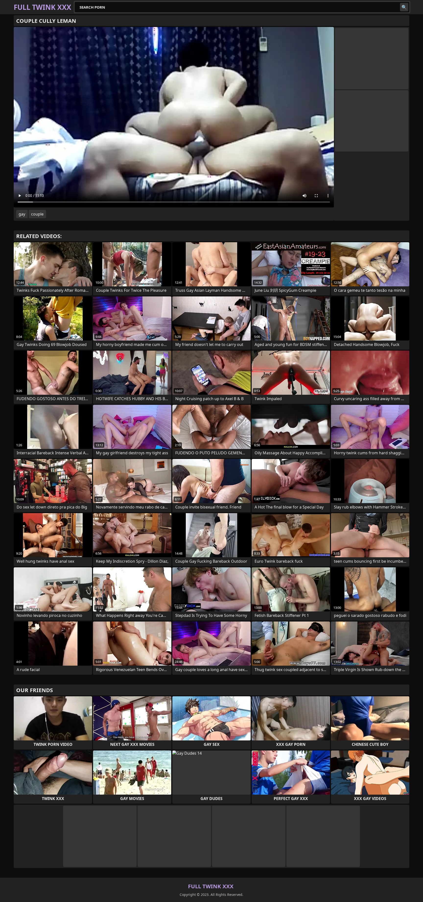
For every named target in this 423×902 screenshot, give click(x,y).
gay (22, 214)
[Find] (404, 7)
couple (37, 214)
